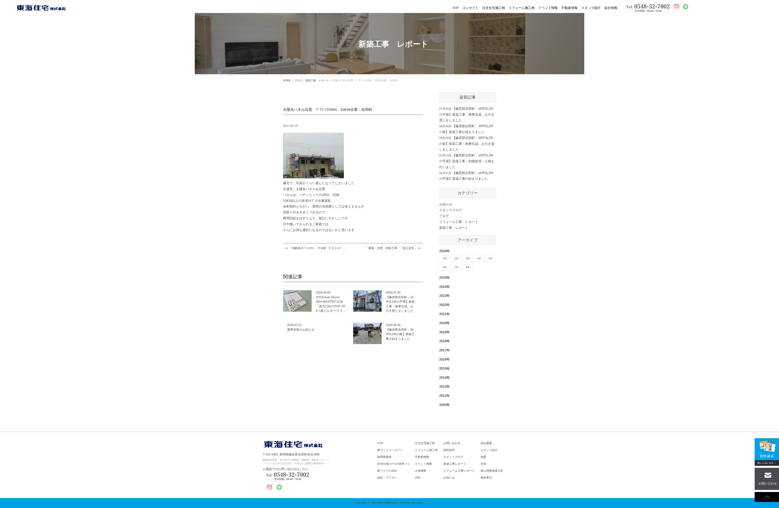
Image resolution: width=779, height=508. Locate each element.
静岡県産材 (384, 456)
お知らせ (445, 204)
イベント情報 (548, 8)
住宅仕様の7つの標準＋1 (393, 463)
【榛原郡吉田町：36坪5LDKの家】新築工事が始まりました (400, 334)
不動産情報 (569, 8)
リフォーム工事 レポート (458, 222)
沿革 (483, 463)
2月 (456, 258)
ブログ (444, 216)
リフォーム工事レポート (459, 470)
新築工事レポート (454, 463)
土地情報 (420, 470)
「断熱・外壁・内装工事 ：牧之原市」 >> (393, 248)
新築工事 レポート (453, 227)
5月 (490, 258)
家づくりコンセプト (390, 450)
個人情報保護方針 (492, 470)
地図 (483, 456)
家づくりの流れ (387, 470)
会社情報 (610, 8)
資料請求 (449, 450)
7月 (456, 267)
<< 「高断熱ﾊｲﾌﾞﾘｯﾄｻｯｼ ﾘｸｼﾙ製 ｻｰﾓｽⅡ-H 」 (315, 248)
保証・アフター (387, 477)
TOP (455, 8)
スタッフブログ (450, 210)
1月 (445, 258)
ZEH (418, 477)
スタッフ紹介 (591, 8)
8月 (468, 267)
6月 (445, 267)
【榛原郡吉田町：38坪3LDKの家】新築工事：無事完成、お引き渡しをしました (466, 143)
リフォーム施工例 (522, 8)
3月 (468, 258)
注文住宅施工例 (493, 8)
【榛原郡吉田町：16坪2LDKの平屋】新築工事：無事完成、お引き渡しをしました (400, 304)
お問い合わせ (452, 443)
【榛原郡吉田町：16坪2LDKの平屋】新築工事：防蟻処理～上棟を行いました (466, 161)
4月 (479, 258)
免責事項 (486, 477)
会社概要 (486, 443)
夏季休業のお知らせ (300, 329)
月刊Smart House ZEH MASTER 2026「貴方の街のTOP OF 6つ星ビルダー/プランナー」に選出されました (331, 304)
